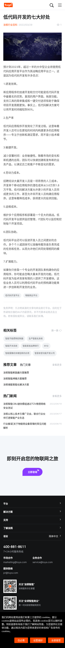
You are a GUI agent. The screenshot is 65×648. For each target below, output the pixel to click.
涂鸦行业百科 (10, 24)
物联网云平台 (31, 295)
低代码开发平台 (12, 295)
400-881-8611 (14, 546)
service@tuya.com (42, 562)
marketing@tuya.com (15, 562)
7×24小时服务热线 (13, 551)
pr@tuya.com (10, 572)
